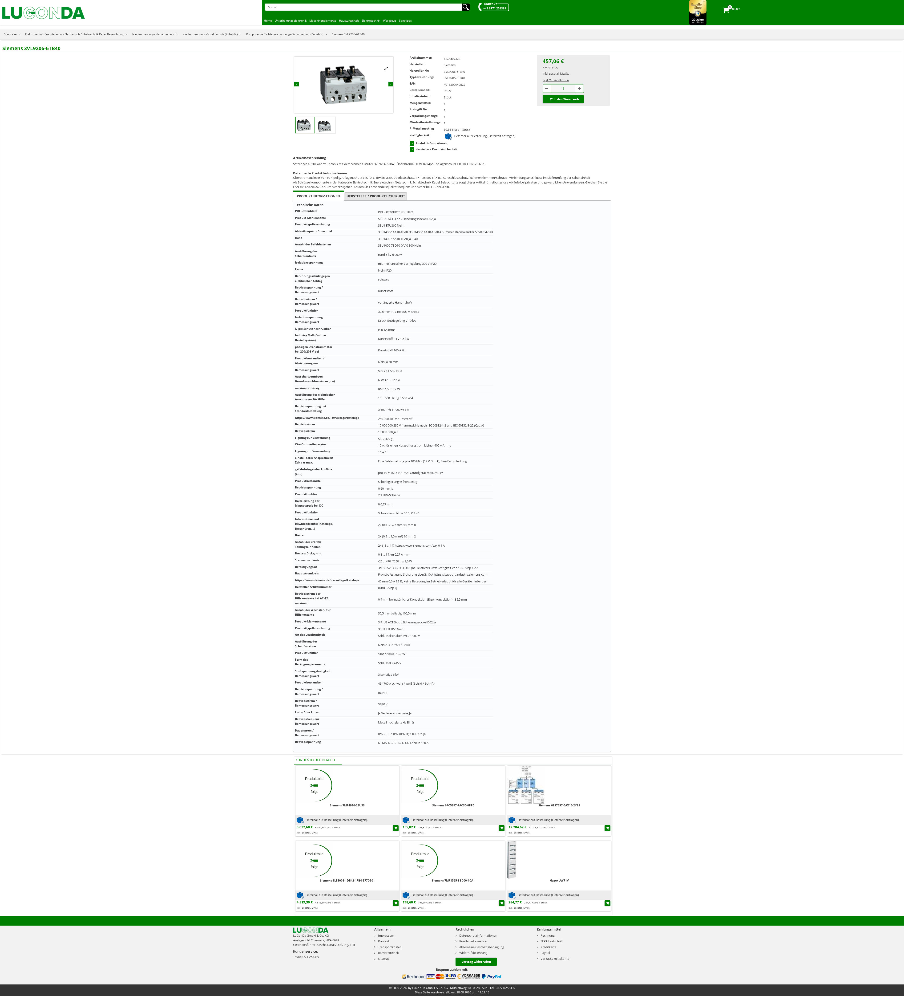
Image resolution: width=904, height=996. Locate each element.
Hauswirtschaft (349, 21)
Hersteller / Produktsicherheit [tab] (376, 196)
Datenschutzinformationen (478, 935)
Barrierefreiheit (388, 953)
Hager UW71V (559, 880)
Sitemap (384, 958)
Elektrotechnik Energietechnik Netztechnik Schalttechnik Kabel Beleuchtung (74, 34)
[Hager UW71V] (526, 859)
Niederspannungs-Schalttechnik (153, 34)
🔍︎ (465, 7)
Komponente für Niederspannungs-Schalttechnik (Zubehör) (284, 34)
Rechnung (548, 935)
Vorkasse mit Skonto (555, 958)
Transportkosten (390, 947)
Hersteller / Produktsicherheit (436, 149)
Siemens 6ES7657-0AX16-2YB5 (559, 805)
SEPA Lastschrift (552, 941)
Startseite (10, 34)
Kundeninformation (473, 941)
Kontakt (490, 4)
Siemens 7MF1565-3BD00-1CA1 (453, 880)
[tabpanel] (452, 476)
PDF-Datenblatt (389, 212)
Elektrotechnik (371, 21)
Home (268, 21)
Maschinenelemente (322, 21)
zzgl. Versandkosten (556, 80)
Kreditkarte (548, 947)
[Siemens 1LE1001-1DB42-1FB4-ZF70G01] (314, 859)
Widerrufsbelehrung (473, 953)
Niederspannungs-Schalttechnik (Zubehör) (210, 34)
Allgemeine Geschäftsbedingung (481, 947)
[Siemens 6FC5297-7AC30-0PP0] (420, 784)
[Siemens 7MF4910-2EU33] (314, 784)
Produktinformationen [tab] (318, 196)
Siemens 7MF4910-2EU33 (347, 805)
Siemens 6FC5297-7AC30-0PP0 (453, 805)
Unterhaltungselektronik (291, 21)
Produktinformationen (431, 143)
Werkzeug (389, 21)
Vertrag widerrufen (476, 961)
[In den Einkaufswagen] (396, 828)
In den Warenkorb (566, 99)
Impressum (386, 935)
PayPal (545, 953)
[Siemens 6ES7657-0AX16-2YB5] (526, 784)
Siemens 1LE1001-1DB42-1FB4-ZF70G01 (347, 880)
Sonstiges (405, 21)
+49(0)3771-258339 (306, 957)
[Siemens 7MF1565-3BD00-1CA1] (420, 859)
